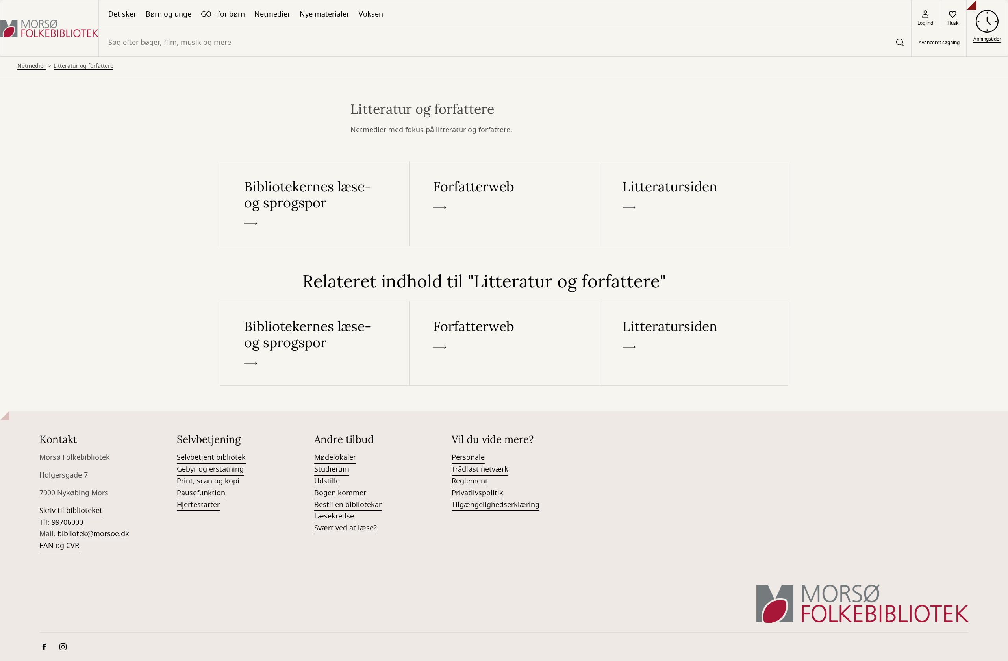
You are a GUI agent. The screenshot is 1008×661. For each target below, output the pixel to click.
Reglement (470, 481)
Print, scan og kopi (208, 481)
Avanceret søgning (939, 42)
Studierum (331, 469)
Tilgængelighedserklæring (495, 505)
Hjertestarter (198, 505)
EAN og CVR (59, 546)
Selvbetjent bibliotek (211, 457)
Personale (468, 457)
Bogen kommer (340, 493)
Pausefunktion (201, 493)
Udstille (327, 481)
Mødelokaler (335, 457)
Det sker (122, 14)
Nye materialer (324, 14)
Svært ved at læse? (345, 528)
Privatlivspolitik (477, 493)
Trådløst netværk (480, 469)
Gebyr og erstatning (210, 469)
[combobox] (505, 42)
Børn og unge (168, 14)
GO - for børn (223, 14)
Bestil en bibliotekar (348, 505)
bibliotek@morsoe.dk (93, 534)
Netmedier (272, 14)
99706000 (67, 522)
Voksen (371, 14)
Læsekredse (334, 516)
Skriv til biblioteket (70, 510)
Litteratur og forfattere (83, 66)
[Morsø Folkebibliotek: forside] (49, 28)
